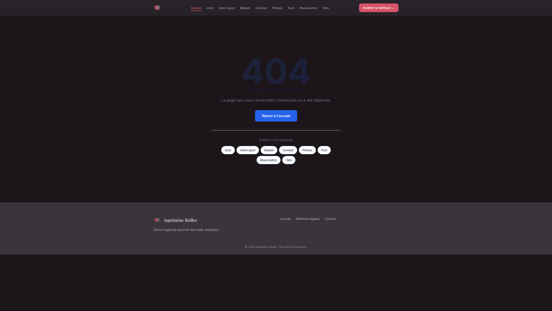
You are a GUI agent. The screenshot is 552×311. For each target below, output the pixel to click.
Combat (261, 8)
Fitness (277, 8)
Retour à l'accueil (276, 116)
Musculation (308, 8)
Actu (210, 8)
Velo (326, 8)
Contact (330, 219)
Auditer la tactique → (378, 8)
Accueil (196, 8)
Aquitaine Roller (180, 220)
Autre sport (227, 8)
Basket (245, 8)
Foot (291, 8)
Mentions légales (308, 219)
